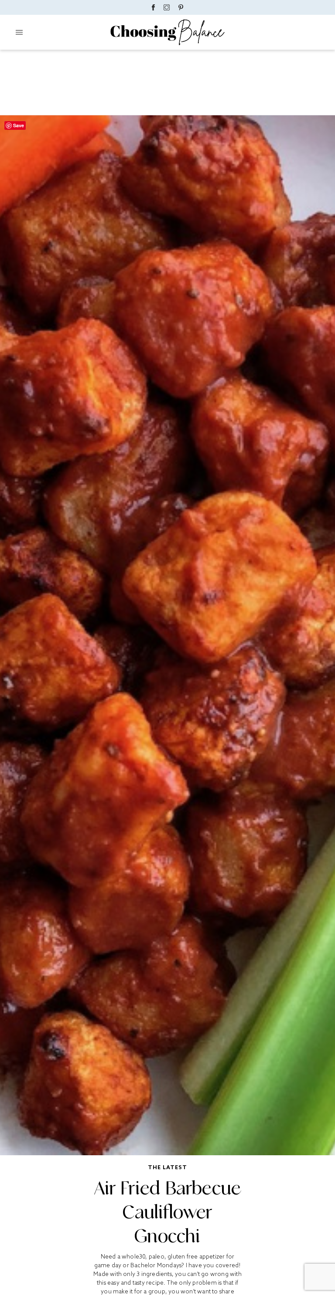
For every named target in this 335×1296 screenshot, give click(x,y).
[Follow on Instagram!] (167, 7)
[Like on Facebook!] (153, 7)
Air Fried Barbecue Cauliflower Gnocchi (167, 1212)
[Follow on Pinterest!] (181, 7)
